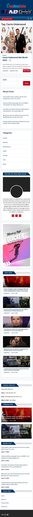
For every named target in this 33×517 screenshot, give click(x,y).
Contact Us (4, 506)
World (4, 164)
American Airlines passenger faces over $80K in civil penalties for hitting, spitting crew (15, 104)
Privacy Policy (5, 503)
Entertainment (6, 147)
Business (4, 55)
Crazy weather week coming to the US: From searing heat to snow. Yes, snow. (15, 97)
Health (4, 151)
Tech (4, 160)
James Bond (5, 70)
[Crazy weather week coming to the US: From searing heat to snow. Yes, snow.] (16, 281)
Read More (26, 70)
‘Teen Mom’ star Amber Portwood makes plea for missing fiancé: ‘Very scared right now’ (16, 110)
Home (2, 496)
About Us (3, 499)
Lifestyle (5, 155)
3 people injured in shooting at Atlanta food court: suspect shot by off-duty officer (16, 122)
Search (5, 79)
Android (5, 138)
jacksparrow (6, 293)
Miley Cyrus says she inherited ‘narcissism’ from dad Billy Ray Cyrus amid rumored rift (16, 116)
